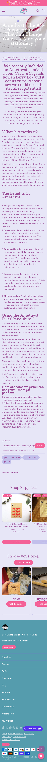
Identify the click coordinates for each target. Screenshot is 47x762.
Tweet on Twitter (32, 457)
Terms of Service (19, 737)
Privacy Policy (29, 734)
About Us (6, 657)
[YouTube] (21, 728)
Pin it (8, 462)
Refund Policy (7, 737)
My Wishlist (7, 721)
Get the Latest (16, 604)
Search (4, 734)
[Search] (36, 10)
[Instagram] (7, 728)
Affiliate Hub (8, 713)
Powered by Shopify (9, 757)
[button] (16, 542)
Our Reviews (8, 706)
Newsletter (7, 678)
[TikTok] (3, 728)
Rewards (6, 692)
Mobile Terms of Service (11, 740)
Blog (4, 685)
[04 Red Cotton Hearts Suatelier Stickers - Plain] (16, 507)
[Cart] (42, 10)
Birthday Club (8, 699)
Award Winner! (9, 647)
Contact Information (15, 734)
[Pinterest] (14, 728)
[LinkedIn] (17, 728)
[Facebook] (10, 728)
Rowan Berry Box (14, 57)
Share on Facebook (13, 457)
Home (4, 57)
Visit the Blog (23, 562)
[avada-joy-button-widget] (41, 756)
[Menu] (4, 10)
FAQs (4, 671)
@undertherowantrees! (23, 427)
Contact (5, 664)
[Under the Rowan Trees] (23, 10)
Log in (6, 744)
